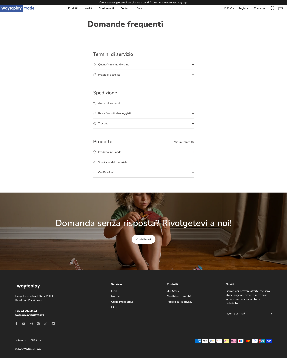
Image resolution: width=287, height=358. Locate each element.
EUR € (228, 8)
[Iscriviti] (270, 313)
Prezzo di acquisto (108, 74)
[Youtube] (23, 323)
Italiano (19, 340)
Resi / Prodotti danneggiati (114, 113)
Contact (125, 8)
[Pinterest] (38, 323)
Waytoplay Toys (31, 348)
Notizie (115, 296)
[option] (143, 231)
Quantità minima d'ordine (113, 64)
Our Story (173, 291)
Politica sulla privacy (179, 302)
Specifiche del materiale (112, 162)
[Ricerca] (272, 8)
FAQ (114, 307)
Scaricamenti (106, 8)
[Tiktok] (45, 323)
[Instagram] (31, 323)
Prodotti (73, 8)
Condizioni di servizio (179, 296)
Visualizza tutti (184, 142)
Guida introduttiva (122, 302)
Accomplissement (108, 103)
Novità (88, 8)
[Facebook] (16, 323)
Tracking (103, 123)
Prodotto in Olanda (109, 152)
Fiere (139, 8)
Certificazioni (105, 172)
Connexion (260, 8)
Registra (243, 8)
